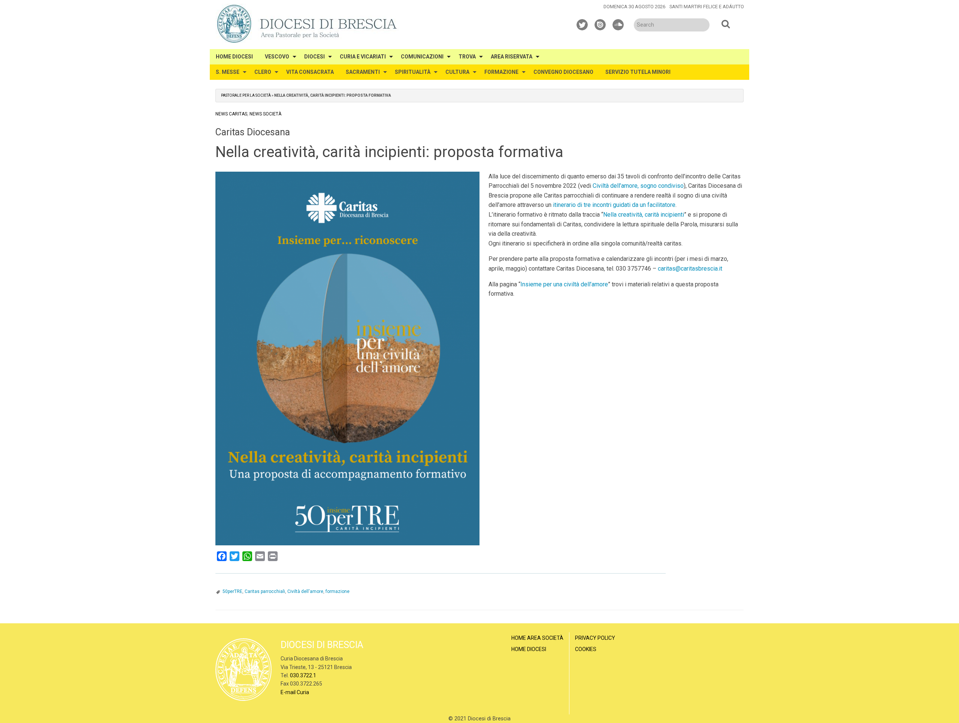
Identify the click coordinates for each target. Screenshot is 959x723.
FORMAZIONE (501, 72)
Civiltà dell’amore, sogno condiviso (638, 185)
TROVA (467, 57)
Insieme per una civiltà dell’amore (564, 284)
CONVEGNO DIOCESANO (563, 72)
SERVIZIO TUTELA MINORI (638, 72)
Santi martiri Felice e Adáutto (706, 6)
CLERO (262, 72)
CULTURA (457, 72)
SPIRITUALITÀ (412, 72)
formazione (338, 591)
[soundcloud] (618, 23)
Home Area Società (537, 638)
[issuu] (600, 23)
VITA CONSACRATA (310, 72)
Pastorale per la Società (246, 95)
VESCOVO (277, 57)
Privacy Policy (595, 638)
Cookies (585, 649)
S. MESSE (227, 72)
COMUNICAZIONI (422, 57)
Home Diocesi (528, 649)
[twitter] (583, 23)
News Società (265, 114)
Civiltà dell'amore (305, 591)
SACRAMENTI (363, 72)
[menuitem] (234, 56)
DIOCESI (314, 57)
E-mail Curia (295, 692)
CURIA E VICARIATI (363, 57)
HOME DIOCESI (234, 57)
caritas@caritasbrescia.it (690, 268)
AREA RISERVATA (511, 57)
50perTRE (232, 591)
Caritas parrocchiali (265, 591)
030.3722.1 (303, 675)
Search (725, 23)
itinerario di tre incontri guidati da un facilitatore (614, 204)
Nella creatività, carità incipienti (643, 214)
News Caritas (231, 114)
